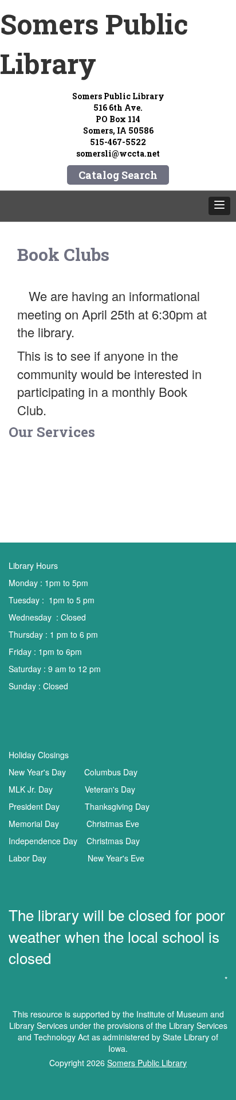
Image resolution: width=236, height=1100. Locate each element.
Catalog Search (118, 175)
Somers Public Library (147, 1062)
